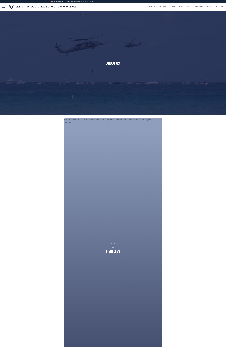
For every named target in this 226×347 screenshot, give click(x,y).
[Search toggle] (222, 7)
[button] (87, 1)
